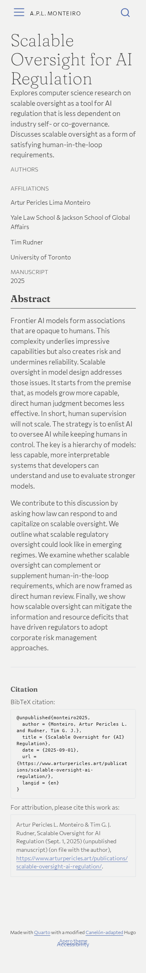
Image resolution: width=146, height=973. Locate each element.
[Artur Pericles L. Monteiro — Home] (55, 12)
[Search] (125, 12)
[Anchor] (57, 297)
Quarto (42, 932)
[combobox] (126, 12)
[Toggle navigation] (19, 12)
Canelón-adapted (104, 932)
